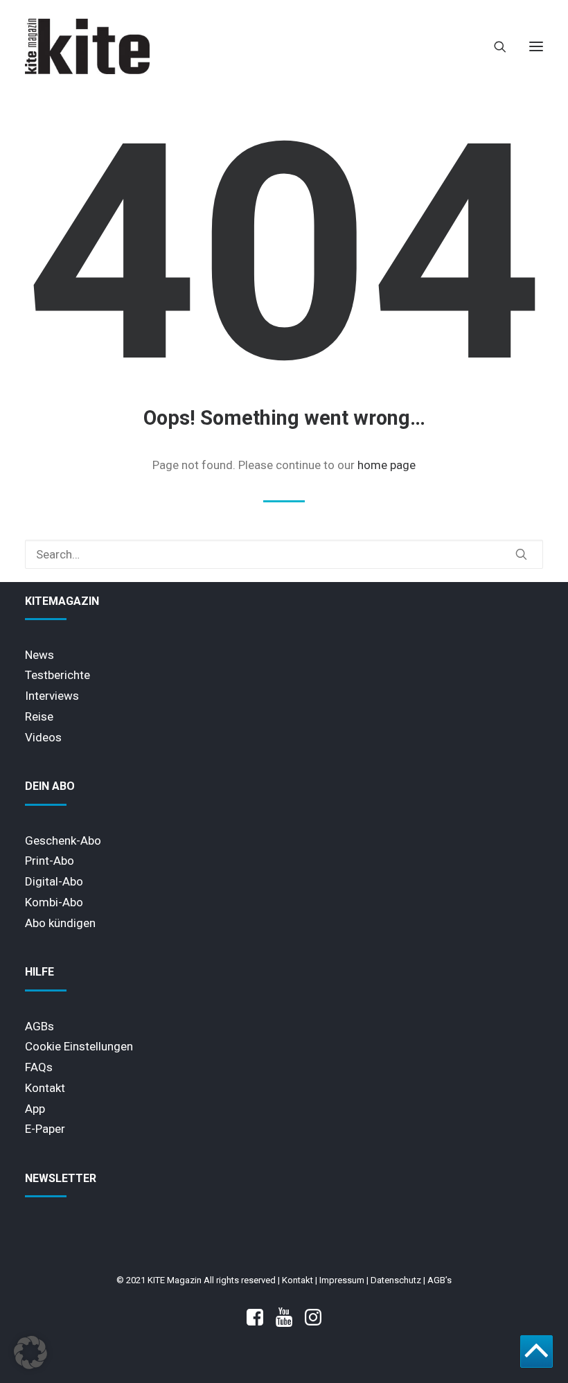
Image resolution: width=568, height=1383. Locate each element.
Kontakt (45, 1088)
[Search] (493, 46)
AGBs (39, 1026)
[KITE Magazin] (87, 46)
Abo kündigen (60, 923)
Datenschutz (396, 1280)
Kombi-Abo (54, 902)
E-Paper (45, 1129)
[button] (536, 46)
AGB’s (439, 1280)
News (39, 655)
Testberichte (57, 675)
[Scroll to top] (536, 1350)
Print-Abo (49, 860)
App (35, 1109)
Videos (43, 737)
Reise (39, 716)
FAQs (39, 1067)
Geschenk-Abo (63, 840)
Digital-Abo (54, 881)
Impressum (341, 1280)
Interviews (52, 696)
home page (386, 465)
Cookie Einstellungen (79, 1046)
